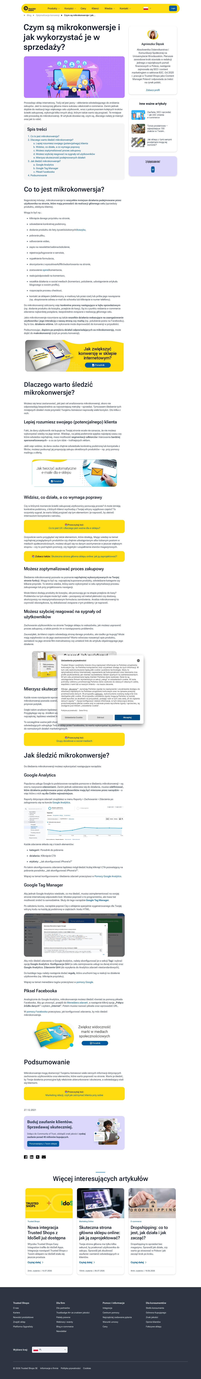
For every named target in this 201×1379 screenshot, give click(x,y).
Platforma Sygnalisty (23, 1326)
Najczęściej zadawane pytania (117, 1317)
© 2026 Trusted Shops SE (25, 1368)
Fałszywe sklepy (153, 1326)
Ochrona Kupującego (156, 1312)
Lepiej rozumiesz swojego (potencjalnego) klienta (62, 143)
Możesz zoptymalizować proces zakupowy (58, 150)
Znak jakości (152, 1317)
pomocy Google (84, 982)
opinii (45, 269)
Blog (29, 15)
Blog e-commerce (64, 1326)
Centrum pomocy (111, 1312)
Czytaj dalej (34, 1262)
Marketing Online (86, 1221)
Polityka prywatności (71, 1368)
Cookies (87, 1368)
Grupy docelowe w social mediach (74, 740)
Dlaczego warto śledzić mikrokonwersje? (51, 139)
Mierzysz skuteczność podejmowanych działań (60, 157)
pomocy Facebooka (37, 1011)
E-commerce (136, 1221)
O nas (16, 1308)
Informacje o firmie (49, 1368)
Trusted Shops (34, 1221)
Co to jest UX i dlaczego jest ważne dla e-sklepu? (74, 528)
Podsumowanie (38, 175)
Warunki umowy (110, 1322)
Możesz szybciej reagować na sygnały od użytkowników (65, 154)
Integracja (107, 1308)
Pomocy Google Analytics (107, 876)
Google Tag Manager (47, 168)
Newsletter (61, 1331)
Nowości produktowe (23, 1317)
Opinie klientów (153, 1322)
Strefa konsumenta (155, 1308)
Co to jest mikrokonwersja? (44, 136)
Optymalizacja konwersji (47, 15)
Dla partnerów (63, 1308)
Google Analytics (45, 164)
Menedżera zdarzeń (77, 1002)
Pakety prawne (63, 1317)
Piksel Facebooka (45, 171)
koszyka (81, 229)
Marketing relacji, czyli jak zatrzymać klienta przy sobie (74, 1095)
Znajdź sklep (19, 1322)
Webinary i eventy (64, 1322)
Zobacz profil (153, 90)
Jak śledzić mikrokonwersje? (45, 161)
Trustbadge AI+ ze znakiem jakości (73, 1312)
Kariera (16, 1312)
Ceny (105, 1326)
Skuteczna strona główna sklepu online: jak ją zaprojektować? (84, 556)
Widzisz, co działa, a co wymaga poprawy (58, 146)
